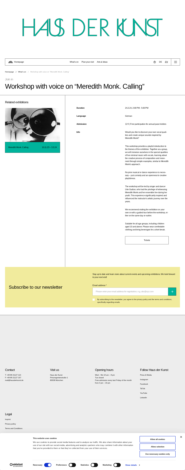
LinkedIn (143, 398)
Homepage (9, 72)
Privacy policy (10, 424)
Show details (131, 465)
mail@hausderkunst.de (14, 380)
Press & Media (146, 375)
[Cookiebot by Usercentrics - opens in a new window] (16, 465)
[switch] (72, 465)
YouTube (143, 393)
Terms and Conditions (13, 428)
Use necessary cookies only (157, 454)
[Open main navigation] (175, 62)
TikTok (142, 389)
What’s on (22, 72)
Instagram (144, 379)
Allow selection (157, 447)
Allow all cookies (157, 439)
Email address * (99, 285)
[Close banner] (181, 437)
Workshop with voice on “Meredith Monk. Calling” (49, 72)
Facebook (144, 384)
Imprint (8, 419)
